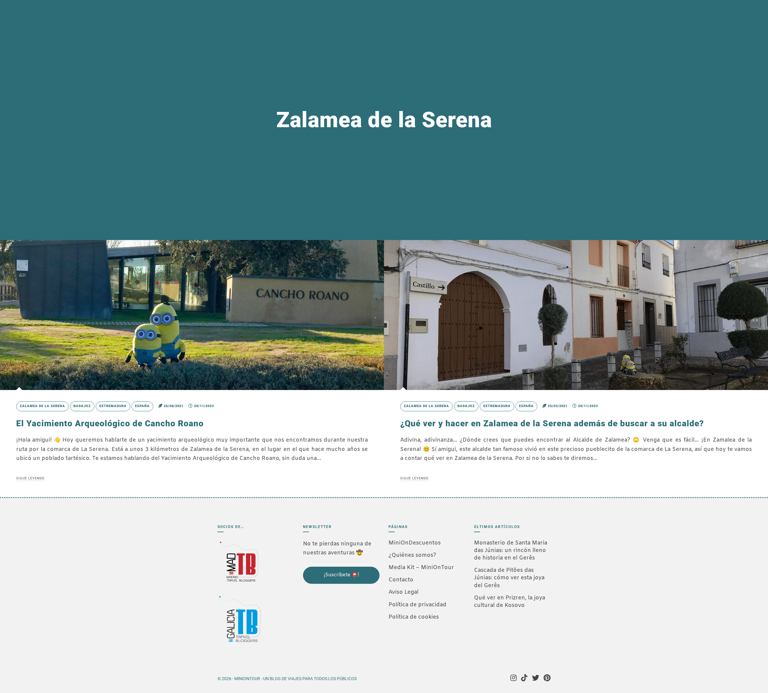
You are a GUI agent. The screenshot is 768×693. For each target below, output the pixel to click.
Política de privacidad (417, 604)
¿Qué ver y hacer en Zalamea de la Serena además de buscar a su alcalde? (552, 423)
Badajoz (82, 406)
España (142, 406)
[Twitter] (535, 678)
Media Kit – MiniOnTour (421, 567)
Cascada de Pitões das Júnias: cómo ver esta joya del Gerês (509, 578)
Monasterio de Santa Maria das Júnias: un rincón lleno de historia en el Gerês (510, 550)
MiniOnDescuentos (414, 543)
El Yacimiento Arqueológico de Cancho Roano (110, 423)
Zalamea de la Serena (42, 406)
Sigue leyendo (30, 478)
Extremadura (113, 406)
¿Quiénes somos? (412, 555)
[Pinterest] (547, 678)
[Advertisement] (333, 625)
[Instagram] (513, 678)
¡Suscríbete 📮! (341, 575)
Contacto (400, 580)
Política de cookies (413, 617)
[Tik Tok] (524, 678)
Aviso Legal (403, 592)
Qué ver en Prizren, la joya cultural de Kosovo (509, 601)
